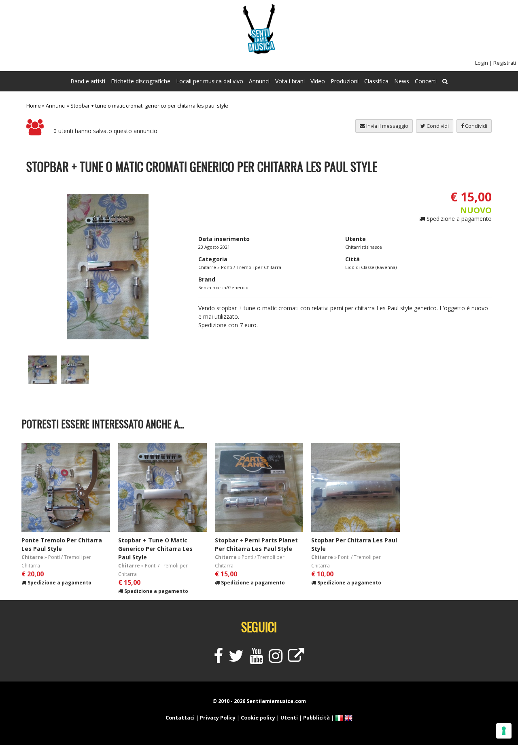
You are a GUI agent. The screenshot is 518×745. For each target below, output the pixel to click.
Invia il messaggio (386, 126)
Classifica (376, 81)
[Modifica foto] (107, 266)
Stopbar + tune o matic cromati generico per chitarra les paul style (149, 105)
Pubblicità (316, 717)
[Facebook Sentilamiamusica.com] (218, 659)
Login (481, 62)
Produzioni (345, 81)
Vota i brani (290, 81)
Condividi (475, 126)
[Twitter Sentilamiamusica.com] (236, 659)
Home (33, 105)
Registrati (504, 62)
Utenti (289, 717)
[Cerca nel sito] (445, 81)
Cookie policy (258, 717)
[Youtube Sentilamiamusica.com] (256, 659)
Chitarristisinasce (363, 247)
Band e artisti (87, 81)
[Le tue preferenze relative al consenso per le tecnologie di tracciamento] (504, 731)
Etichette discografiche (140, 81)
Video (317, 81)
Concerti (426, 81)
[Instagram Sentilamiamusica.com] (275, 659)
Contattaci (180, 717)
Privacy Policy (218, 717)
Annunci (259, 81)
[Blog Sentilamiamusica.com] (296, 659)
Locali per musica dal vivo (209, 81)
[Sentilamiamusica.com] (259, 51)
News (401, 81)
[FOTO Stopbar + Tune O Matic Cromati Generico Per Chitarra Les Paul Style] (42, 381)
